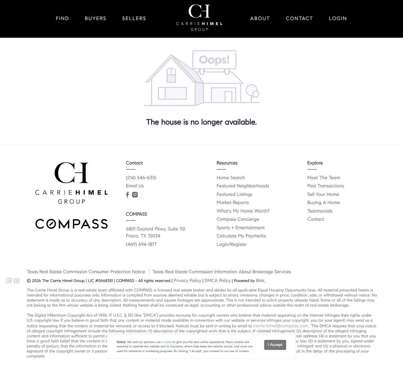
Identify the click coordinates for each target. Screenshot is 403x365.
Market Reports (233, 203)
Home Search (231, 178)
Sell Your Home (323, 194)
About (260, 19)
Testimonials (319, 211)
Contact (299, 19)
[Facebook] (127, 195)
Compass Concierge (238, 219)
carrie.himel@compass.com (280, 326)
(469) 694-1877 (141, 244)
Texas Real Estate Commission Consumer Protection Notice (86, 271)
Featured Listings (235, 194)
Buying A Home (323, 203)
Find (62, 19)
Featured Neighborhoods (243, 186)
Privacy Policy (187, 280)
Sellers (134, 19)
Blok (260, 280)
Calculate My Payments (241, 236)
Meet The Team (323, 178)
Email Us (135, 186)
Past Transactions (325, 186)
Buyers (96, 19)
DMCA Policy (218, 280)
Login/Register (232, 244)
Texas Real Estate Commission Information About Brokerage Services (221, 271)
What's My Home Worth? (243, 211)
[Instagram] (135, 195)
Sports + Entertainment (241, 228)
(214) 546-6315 (141, 178)
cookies (167, 342)
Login (338, 19)
